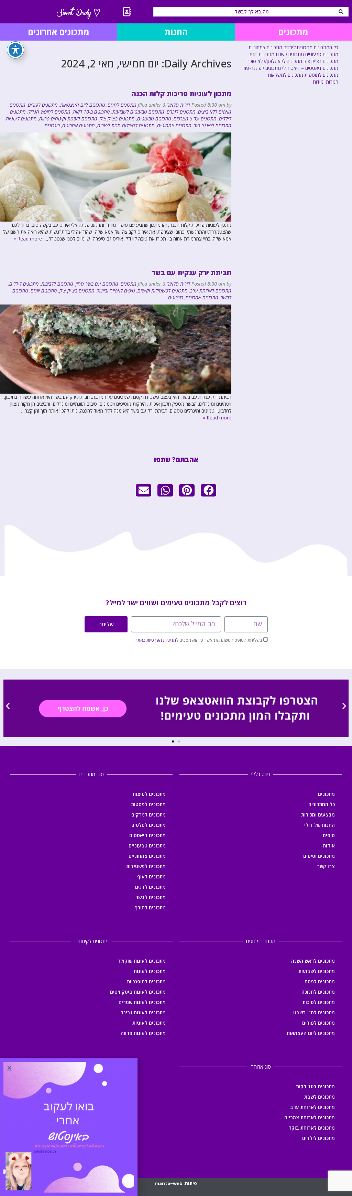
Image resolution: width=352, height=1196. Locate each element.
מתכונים (17, 105)
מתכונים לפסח (320, 981)
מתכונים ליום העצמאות (82, 105)
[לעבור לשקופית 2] (173, 741)
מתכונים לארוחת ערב (210, 290)
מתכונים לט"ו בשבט (314, 1012)
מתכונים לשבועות (316, 971)
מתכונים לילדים (24, 283)
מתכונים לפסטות (148, 804)
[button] (208, 490)
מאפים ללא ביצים (214, 111)
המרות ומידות (325, 81)
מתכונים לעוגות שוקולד (141, 961)
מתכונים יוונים (44, 290)
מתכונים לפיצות (149, 794)
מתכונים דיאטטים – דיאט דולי (310, 68)
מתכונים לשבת (290, 54)
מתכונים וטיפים (319, 856)
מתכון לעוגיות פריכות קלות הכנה (181, 93)
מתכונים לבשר (150, 897)
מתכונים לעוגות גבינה (143, 1012)
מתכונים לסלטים (148, 825)
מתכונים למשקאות (285, 75)
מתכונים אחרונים (78, 125)
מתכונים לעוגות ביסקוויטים (138, 992)
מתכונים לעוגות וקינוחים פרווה (68, 118)
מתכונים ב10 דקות (315, 1086)
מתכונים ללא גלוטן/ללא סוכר (274, 61)
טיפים (329, 835)
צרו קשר (326, 866)
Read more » (27, 238)
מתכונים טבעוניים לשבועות (138, 111)
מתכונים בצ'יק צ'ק (117, 118)
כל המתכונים (326, 47)
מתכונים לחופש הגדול (49, 111)
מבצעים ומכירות (318, 814)
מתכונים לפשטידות (146, 866)
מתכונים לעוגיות (21, 118)
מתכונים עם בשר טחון (97, 283)
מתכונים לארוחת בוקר (312, 1127)
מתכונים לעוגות (150, 971)
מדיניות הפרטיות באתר (155, 640)
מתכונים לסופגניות (146, 981)
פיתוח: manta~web (176, 1183)
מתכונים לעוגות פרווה (143, 1033)
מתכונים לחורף (150, 907)
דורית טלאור (178, 105)
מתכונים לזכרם (181, 111)
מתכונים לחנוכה (318, 992)
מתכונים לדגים (150, 887)
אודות (329, 845)
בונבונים (52, 125)
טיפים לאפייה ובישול (116, 290)
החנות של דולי (319, 825)
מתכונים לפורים (43, 105)
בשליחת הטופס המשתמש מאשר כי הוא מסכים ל (198, 640)
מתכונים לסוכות (318, 1002)
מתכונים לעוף (151, 876)
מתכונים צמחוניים (174, 125)
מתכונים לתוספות (321, 75)
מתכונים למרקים (148, 814)
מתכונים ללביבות (57, 283)
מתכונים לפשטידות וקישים (163, 290)
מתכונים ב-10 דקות (91, 111)
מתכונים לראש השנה (313, 961)
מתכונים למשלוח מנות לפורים (126, 125)
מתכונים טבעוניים (154, 118)
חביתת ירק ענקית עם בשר (191, 272)
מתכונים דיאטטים (147, 835)
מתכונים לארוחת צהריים (309, 1117)
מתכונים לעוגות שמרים (142, 1002)
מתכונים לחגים (122, 105)
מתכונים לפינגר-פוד (212, 125)
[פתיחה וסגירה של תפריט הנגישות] (15, 50)
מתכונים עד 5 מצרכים (195, 118)
